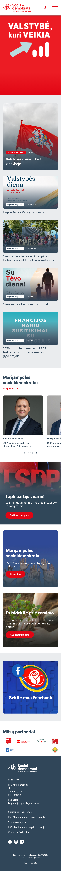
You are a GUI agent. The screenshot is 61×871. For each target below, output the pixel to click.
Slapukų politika (30, 863)
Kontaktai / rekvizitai (18, 832)
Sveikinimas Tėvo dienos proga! (25, 304)
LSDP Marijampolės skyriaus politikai (27, 816)
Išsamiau (15, 574)
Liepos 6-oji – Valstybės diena (23, 212)
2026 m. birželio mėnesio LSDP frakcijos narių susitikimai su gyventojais (24, 352)
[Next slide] (36, 452)
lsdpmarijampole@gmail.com (23, 803)
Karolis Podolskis (13, 438)
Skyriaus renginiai (17, 822)
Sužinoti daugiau (19, 515)
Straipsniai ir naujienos (20, 811)
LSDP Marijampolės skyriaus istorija (26, 827)
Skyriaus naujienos (16, 152)
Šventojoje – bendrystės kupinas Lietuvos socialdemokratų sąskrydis (28, 258)
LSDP (30, 708)
